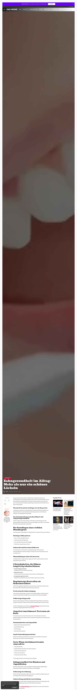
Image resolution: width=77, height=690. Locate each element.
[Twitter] (71, 7)
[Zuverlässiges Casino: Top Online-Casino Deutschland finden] (58, 503)
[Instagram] (72, 7)
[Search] (72, 9)
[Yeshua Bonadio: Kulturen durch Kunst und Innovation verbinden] (68, 519)
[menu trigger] (5, 9)
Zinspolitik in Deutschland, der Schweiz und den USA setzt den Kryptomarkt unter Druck (58, 527)
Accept (14, 687)
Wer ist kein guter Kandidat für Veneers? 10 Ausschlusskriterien (7, 520)
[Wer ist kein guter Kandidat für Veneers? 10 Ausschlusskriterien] (7, 513)
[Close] (73, 4)
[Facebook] (70, 7)
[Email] (5, 503)
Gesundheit (11, 491)
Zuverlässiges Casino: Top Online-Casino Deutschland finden (57, 509)
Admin (6, 491)
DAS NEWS (11, 9)
